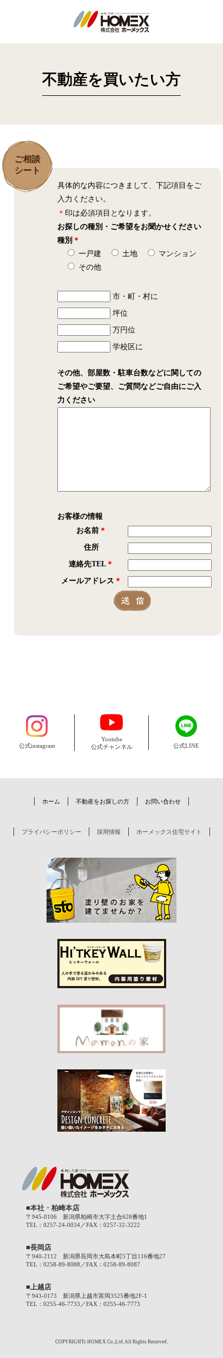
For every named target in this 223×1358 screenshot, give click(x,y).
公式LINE (186, 746)
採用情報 (109, 831)
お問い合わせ (163, 801)
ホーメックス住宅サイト (169, 831)
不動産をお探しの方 (102, 801)
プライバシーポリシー (51, 831)
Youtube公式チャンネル (112, 743)
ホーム (51, 801)
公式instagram (37, 746)
